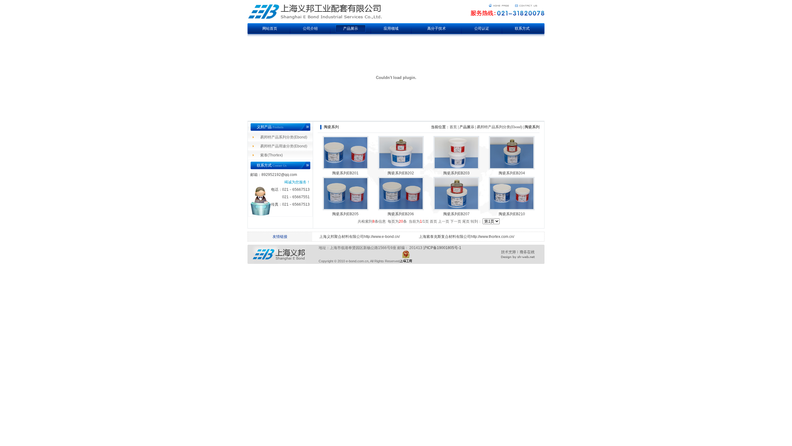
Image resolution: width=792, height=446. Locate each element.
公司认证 (481, 28)
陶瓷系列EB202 (401, 173)
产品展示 (350, 28)
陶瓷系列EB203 (456, 173)
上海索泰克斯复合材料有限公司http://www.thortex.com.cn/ (466, 236)
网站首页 (269, 28)
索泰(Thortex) (271, 155)
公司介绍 (310, 28)
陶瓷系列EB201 (345, 173)
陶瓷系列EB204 (512, 173)
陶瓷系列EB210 (512, 214)
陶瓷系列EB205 (345, 214)
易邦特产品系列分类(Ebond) (283, 137)
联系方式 (522, 28)
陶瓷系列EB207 (456, 214)
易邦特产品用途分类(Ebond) (283, 146)
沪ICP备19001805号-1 (442, 248)
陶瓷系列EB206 (401, 214)
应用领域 (391, 28)
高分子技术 (436, 28)
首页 (453, 127)
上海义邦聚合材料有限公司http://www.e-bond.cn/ (359, 236)
